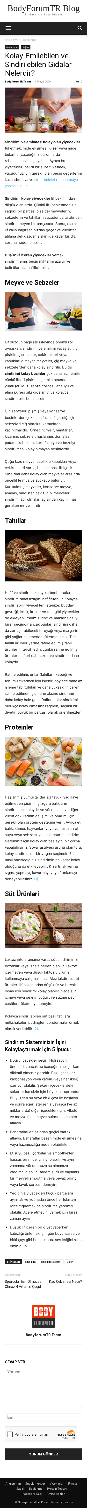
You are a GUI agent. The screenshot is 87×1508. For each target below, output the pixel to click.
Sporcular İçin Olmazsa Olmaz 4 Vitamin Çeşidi (23, 1284)
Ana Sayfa (11, 40)
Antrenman (13, 1483)
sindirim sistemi (51, 1261)
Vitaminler (57, 1483)
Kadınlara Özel (32, 1494)
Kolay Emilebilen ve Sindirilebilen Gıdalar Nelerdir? (38, 64)
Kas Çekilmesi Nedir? (65, 1281)
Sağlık (25, 47)
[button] (8, 28)
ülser (70, 1261)
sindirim (30, 1261)
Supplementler (35, 1483)
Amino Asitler (56, 1494)
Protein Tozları (57, 1489)
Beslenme (29, 40)
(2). (36, 1028)
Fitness (73, 1483)
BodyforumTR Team (18, 81)
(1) (36, 879)
